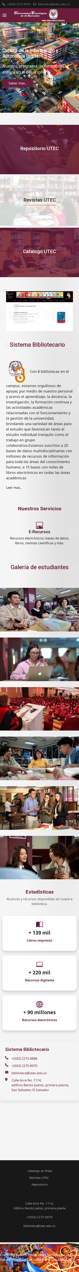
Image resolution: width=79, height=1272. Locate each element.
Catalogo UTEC (39, 251)
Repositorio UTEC (39, 148)
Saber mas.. (18, 83)
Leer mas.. (14, 487)
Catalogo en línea (40, 1171)
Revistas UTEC (39, 200)
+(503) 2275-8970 (18, 4)
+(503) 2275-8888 (24, 1058)
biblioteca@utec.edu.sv (54, 4)
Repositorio (40, 1184)
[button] (4, 15)
